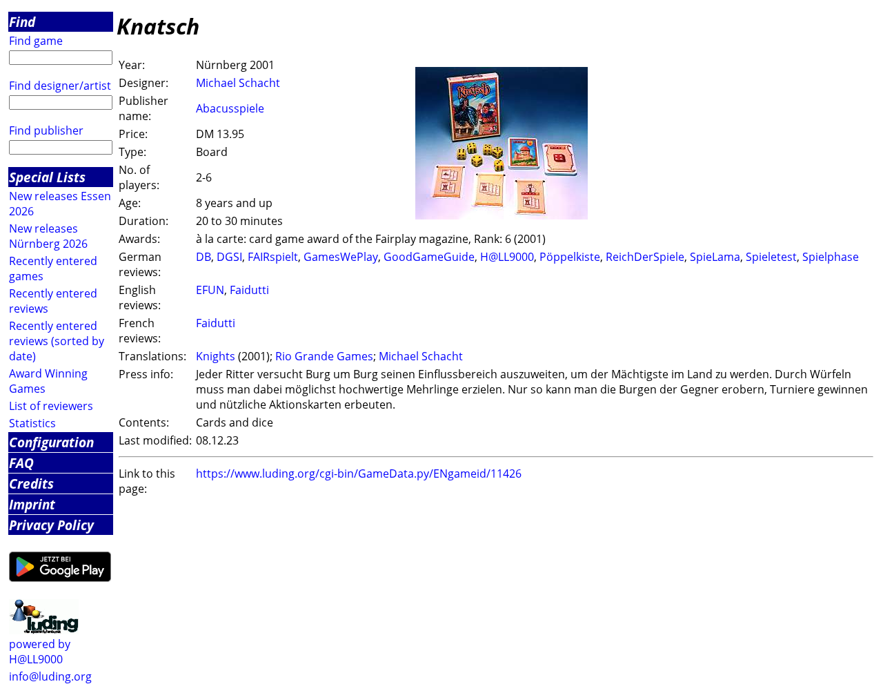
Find (22, 21)
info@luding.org (50, 676)
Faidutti (249, 289)
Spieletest (771, 256)
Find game (36, 40)
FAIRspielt (273, 256)
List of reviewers (51, 405)
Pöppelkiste (569, 256)
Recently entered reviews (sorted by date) (56, 341)
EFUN (210, 289)
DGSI (229, 256)
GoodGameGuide (429, 256)
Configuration (51, 442)
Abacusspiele (230, 108)
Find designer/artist (60, 85)
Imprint (32, 504)
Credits (31, 483)
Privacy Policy (51, 525)
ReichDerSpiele (645, 256)
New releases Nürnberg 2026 (48, 236)
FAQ (21, 462)
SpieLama (715, 256)
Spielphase (830, 256)
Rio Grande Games (324, 356)
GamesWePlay (341, 256)
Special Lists (47, 177)
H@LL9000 (507, 256)
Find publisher (46, 130)
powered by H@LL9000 (39, 651)
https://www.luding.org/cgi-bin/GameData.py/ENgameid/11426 (359, 473)
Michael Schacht (238, 82)
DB (203, 256)
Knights (215, 356)
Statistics (32, 423)
